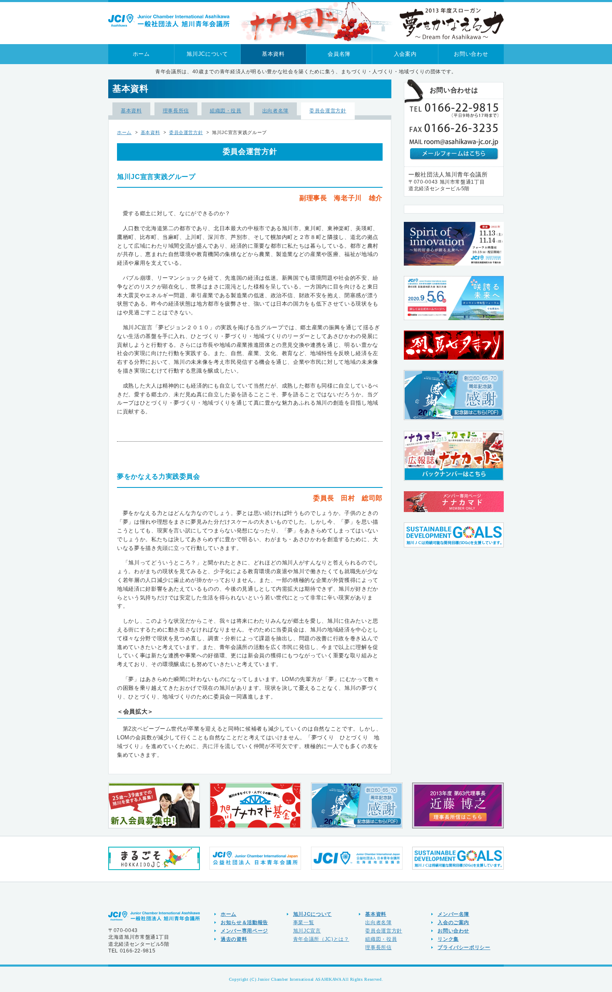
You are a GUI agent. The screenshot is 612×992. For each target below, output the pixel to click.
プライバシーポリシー (464, 947)
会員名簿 (339, 54)
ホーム (141, 54)
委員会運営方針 (327, 110)
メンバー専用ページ (244, 930)
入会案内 (405, 54)
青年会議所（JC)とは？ (321, 939)
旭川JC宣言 (307, 930)
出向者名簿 (275, 110)
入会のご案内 (453, 922)
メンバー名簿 (453, 914)
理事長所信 (176, 110)
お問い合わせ (471, 54)
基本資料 (273, 54)
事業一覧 (303, 922)
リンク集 (448, 939)
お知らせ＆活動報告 (244, 922)
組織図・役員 (225, 110)
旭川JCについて (207, 54)
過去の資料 (234, 939)
